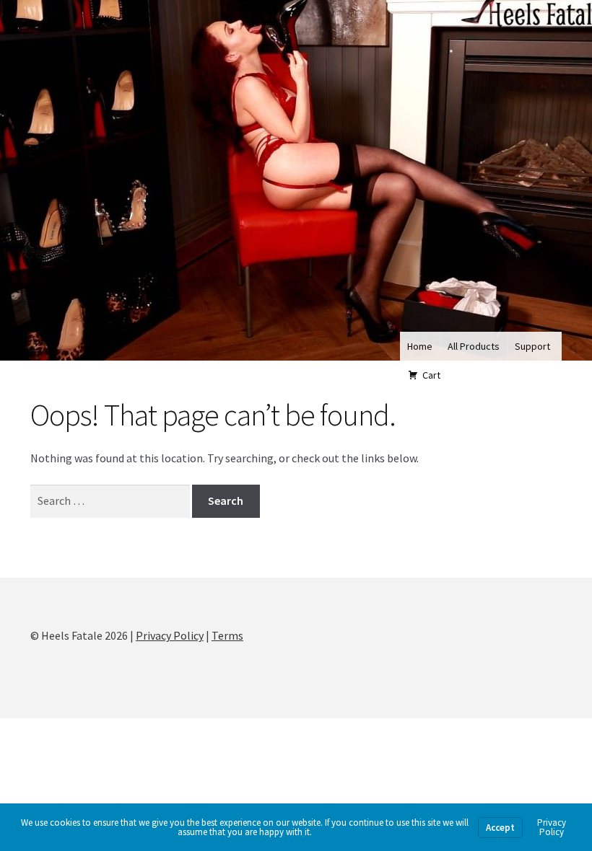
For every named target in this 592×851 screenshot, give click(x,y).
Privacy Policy (170, 635)
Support (532, 346)
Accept (500, 827)
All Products (474, 346)
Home (419, 346)
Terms (227, 635)
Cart (431, 375)
